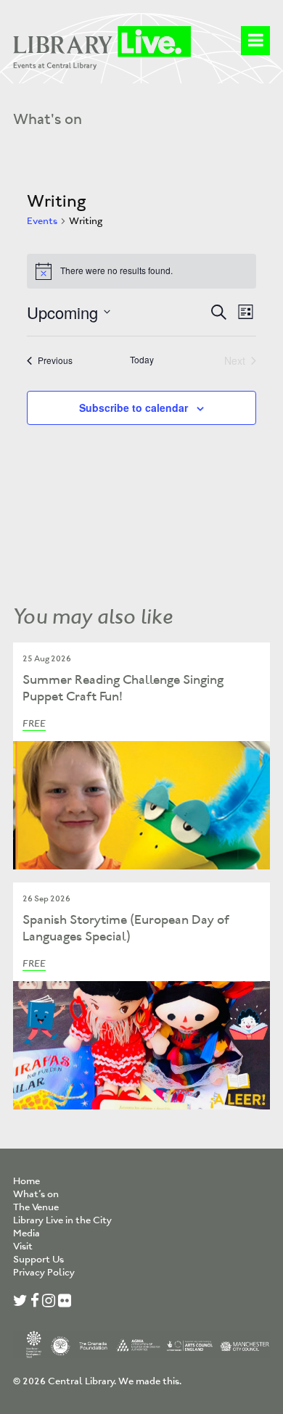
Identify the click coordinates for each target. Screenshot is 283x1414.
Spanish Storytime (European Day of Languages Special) (125, 927)
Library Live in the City (62, 1220)
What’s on (36, 1194)
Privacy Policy (44, 1272)
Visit (23, 1246)
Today (142, 359)
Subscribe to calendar (133, 407)
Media (26, 1233)
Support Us (38, 1259)
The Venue (36, 1207)
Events (42, 221)
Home (26, 1181)
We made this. (149, 1381)
